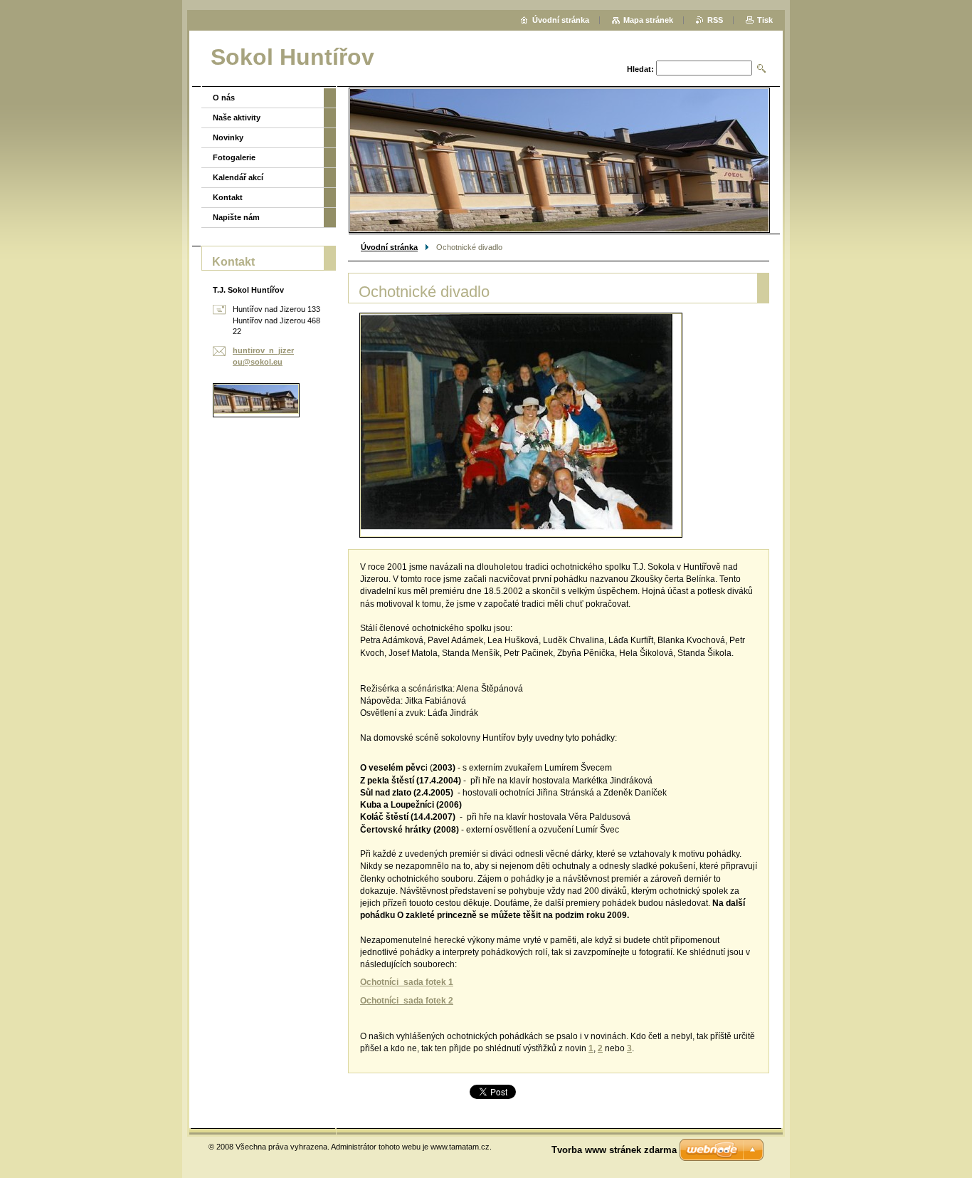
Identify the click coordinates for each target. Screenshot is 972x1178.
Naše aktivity (236, 117)
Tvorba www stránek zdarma (614, 1150)
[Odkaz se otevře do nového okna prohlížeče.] (520, 425)
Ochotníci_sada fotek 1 (406, 982)
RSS (715, 20)
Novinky (228, 137)
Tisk (765, 20)
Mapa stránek (648, 20)
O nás (224, 97)
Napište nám (236, 217)
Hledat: (640, 69)
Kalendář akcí (238, 177)
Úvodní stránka (389, 247)
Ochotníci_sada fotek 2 (406, 1001)
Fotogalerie (234, 157)
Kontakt (228, 197)
